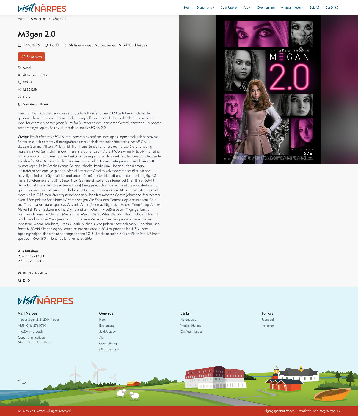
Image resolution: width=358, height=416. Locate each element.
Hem (187, 7)
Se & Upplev (229, 7)
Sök (312, 7)
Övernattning (266, 7)
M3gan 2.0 (59, 18)
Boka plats (34, 56)
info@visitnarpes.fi (30, 331)
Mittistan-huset (291, 7)
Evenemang (204, 7)
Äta (246, 7)
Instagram (268, 325)
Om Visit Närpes (191, 331)
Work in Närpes (190, 325)
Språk (329, 7)
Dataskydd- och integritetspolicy (319, 411)
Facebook (268, 319)
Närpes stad (188, 319)
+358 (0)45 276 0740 (32, 325)
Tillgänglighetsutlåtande (279, 411)
